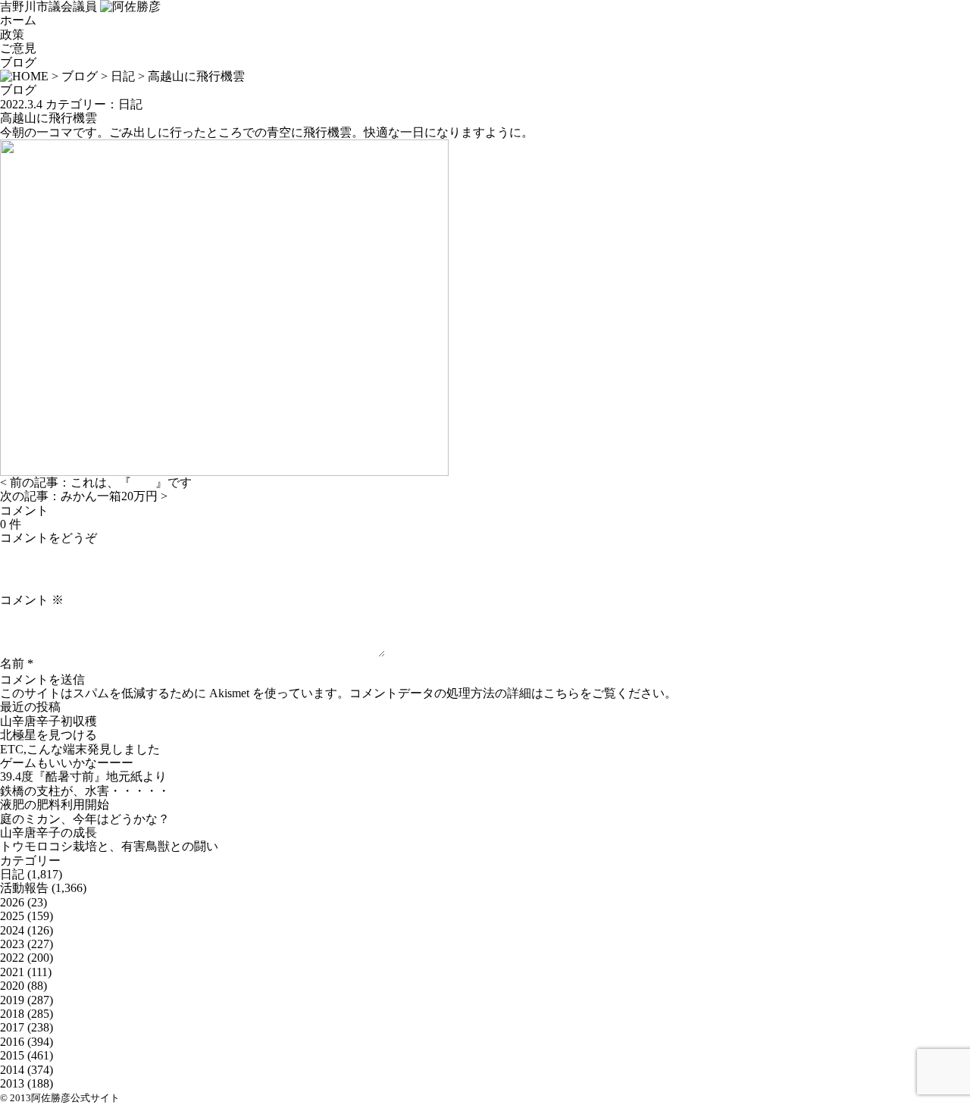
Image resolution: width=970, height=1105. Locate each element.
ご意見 (18, 48)
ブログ (18, 62)
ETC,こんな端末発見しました (80, 749)
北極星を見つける (48, 734)
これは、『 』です (131, 482)
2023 (12, 944)
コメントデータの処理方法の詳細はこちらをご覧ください (507, 693)
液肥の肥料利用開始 (54, 804)
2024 (12, 930)
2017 (12, 1027)
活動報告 (24, 887)
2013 (12, 1083)
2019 (12, 1000)
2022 (12, 957)
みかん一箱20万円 (109, 496)
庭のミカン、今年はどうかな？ (85, 818)
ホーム (18, 20)
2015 (12, 1055)
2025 (12, 915)
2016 (12, 1041)
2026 (12, 902)
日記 (123, 76)
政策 (12, 34)
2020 (12, 985)
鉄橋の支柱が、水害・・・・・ (85, 790)
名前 (12, 663)
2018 (12, 1013)
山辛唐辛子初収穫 (48, 721)
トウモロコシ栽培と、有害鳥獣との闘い (109, 846)
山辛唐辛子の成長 (48, 832)
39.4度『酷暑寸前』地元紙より (83, 776)
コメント (32, 599)
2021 (12, 972)
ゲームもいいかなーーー (66, 762)
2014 (12, 1069)
